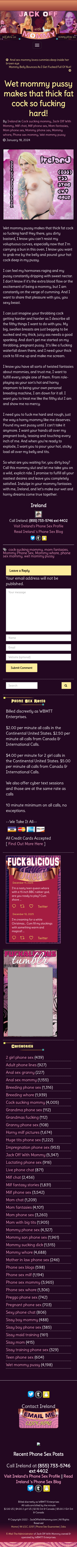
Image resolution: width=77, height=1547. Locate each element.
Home (14, 1526)
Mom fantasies (58, 126)
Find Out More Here (25, 843)
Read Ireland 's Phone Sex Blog (38, 531)
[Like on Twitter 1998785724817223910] (32, 938)
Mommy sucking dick (24, 1244)
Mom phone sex (13, 130)
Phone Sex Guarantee (47, 1526)
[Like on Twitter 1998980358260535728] (32, 906)
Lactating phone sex (24, 1162)
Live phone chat (20, 1169)
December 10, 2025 (23, 914)
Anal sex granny (20, 1072)
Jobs (63, 1526)
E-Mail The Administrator (19, 1533)
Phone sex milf (19, 1274)
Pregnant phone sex (23, 1304)
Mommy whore (47, 553)
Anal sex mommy (21, 1079)
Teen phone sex (20, 1357)
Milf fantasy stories (22, 1184)
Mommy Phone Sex (18, 553)
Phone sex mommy (25, 135)
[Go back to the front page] (38, 25)
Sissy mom (15, 1342)
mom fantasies (56, 549)
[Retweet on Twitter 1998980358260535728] (23, 906)
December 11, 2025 (23, 882)
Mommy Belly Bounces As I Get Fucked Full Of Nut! (40, 67)
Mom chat (15, 1199)
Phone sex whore (21, 1289)
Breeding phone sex (23, 1087)
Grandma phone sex (24, 1109)
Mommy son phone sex (26, 1237)
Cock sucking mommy (36, 121)
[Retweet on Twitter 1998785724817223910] (23, 938)
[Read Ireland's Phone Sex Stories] (38, 1442)
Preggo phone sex (22, 1297)
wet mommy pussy (39, 556)
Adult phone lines (21, 1064)
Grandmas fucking (22, 1117)
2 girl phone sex (20, 1057)
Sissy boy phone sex (23, 1327)
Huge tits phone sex (23, 1139)
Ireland (13, 121)
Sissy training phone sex (27, 1349)
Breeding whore (20, 1094)
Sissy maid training (22, 1334)
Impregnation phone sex (28, 1147)
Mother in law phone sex (27, 1259)
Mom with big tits (21, 1222)
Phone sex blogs (20, 1267)
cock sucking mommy (25, 549)
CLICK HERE (38, 1423)
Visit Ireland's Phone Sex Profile (38, 526)
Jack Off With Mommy (25, 1154)
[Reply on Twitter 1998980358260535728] (15, 906)
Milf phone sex (37, 126)
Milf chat (21, 126)
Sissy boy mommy (22, 1319)
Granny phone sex (22, 1124)
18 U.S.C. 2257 (27, 1526)
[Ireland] (38, 513)
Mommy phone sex (38, 130)
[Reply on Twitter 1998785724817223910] (15, 938)
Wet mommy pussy (53, 135)
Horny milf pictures (22, 1132)
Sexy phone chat (21, 1312)
